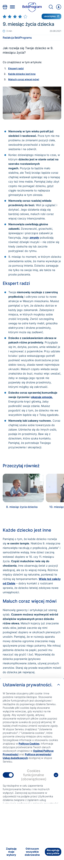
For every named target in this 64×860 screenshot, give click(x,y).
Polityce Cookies (29, 743)
